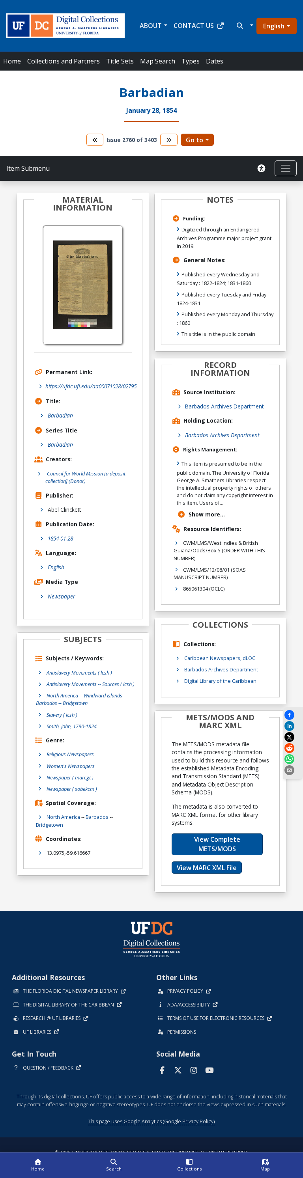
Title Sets (120, 61)
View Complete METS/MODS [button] (217, 844)
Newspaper (61, 596)
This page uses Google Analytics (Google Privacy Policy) (151, 1121)
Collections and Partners (63, 61)
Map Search (157, 61)
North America (63, 816)
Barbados (97, 816)
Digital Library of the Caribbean (220, 680)
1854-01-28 (60, 538)
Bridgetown (49, 824)
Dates (214, 61)
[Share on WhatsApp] (293, 759)
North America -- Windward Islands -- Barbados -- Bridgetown (81, 699)
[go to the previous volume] (95, 140)
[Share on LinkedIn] (293, 726)
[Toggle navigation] (286, 168)
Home (12, 61)
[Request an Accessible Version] (262, 168)
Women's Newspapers (71, 766)
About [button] (151, 25)
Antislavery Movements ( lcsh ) (79, 672)
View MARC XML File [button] (207, 867)
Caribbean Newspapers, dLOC (219, 658)
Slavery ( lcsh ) (62, 714)
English (273, 26)
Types (190, 61)
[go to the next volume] (169, 140)
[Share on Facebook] (293, 715)
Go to (194, 140)
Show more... (207, 514)
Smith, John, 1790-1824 (72, 726)
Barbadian (60, 415)
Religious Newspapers (70, 754)
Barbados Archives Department (224, 406)
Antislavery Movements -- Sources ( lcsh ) (91, 684)
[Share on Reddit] (293, 748)
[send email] (293, 770)
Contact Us (194, 25)
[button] (244, 26)
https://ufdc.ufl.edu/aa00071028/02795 (91, 386)
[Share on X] (293, 737)
